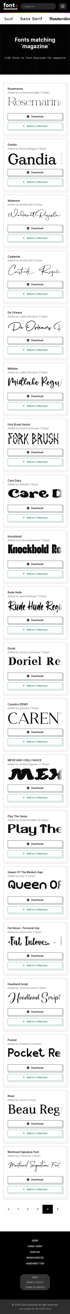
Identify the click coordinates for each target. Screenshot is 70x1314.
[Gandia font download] (35, 158)
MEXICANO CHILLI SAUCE (25, 760)
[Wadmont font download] (35, 214)
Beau (11, 1096)
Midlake (13, 368)
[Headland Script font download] (35, 998)
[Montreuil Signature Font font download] (35, 1165)
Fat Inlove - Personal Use (23, 928)
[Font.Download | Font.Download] (10, 6)
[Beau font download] (35, 1110)
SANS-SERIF (35, 1246)
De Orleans (15, 312)
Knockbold (15, 536)
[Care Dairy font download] (35, 494)
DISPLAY (35, 1252)
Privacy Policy (35, 1282)
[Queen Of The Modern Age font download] (35, 886)
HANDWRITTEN (35, 1263)
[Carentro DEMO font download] (35, 718)
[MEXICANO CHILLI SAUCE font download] (35, 774)
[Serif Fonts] (8, 19)
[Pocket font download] (35, 1054)
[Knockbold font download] (35, 550)
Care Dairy (14, 480)
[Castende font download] (35, 270)
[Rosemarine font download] (35, 102)
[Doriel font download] (35, 662)
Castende (14, 256)
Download (37, 116)
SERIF (35, 1240)
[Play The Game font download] (35, 830)
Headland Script (18, 984)
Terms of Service (35, 1287)
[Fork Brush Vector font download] (35, 438)
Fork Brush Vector (19, 424)
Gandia (12, 144)
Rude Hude (15, 592)
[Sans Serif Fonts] (31, 19)
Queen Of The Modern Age (25, 872)
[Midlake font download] (35, 382)
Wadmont (14, 200)
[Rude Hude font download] (35, 606)
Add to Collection (37, 126)
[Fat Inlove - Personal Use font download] (35, 942)
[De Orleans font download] (35, 326)
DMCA (35, 1277)
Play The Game (17, 816)
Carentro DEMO (18, 704)
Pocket (12, 1040)
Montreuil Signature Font (23, 1152)
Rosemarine (15, 88)
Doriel (11, 648)
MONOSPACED (35, 1257)
